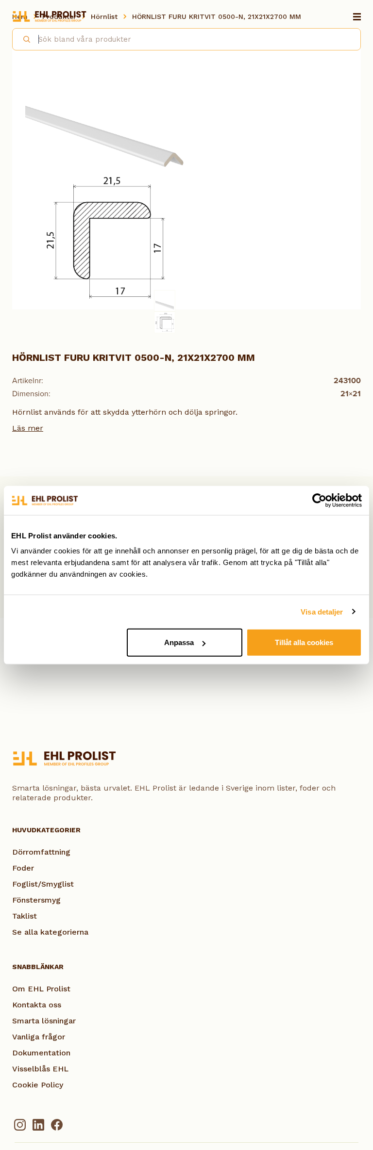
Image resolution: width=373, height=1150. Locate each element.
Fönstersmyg (36, 900)
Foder (23, 868)
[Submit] (22, 38)
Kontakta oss (36, 1004)
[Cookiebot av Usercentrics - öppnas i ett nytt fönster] (319, 500)
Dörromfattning (41, 852)
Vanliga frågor (38, 1036)
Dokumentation (41, 1052)
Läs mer (27, 428)
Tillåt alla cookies (304, 642)
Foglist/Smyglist (43, 884)
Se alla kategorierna (50, 932)
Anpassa (179, 642)
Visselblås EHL (40, 1068)
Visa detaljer (322, 611)
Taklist (24, 916)
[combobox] (186, 39)
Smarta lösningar (44, 1020)
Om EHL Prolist (41, 988)
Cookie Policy (37, 1084)
